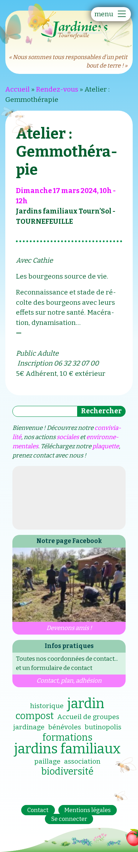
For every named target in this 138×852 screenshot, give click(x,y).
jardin (85, 703)
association (82, 761)
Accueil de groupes (88, 717)
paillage (47, 761)
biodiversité (67, 771)
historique (47, 706)
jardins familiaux (67, 749)
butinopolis (103, 727)
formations (67, 737)
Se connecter (69, 819)
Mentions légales (87, 810)
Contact (37, 810)
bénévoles (64, 727)
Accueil (17, 89)
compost (35, 716)
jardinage (29, 727)
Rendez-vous (57, 89)
